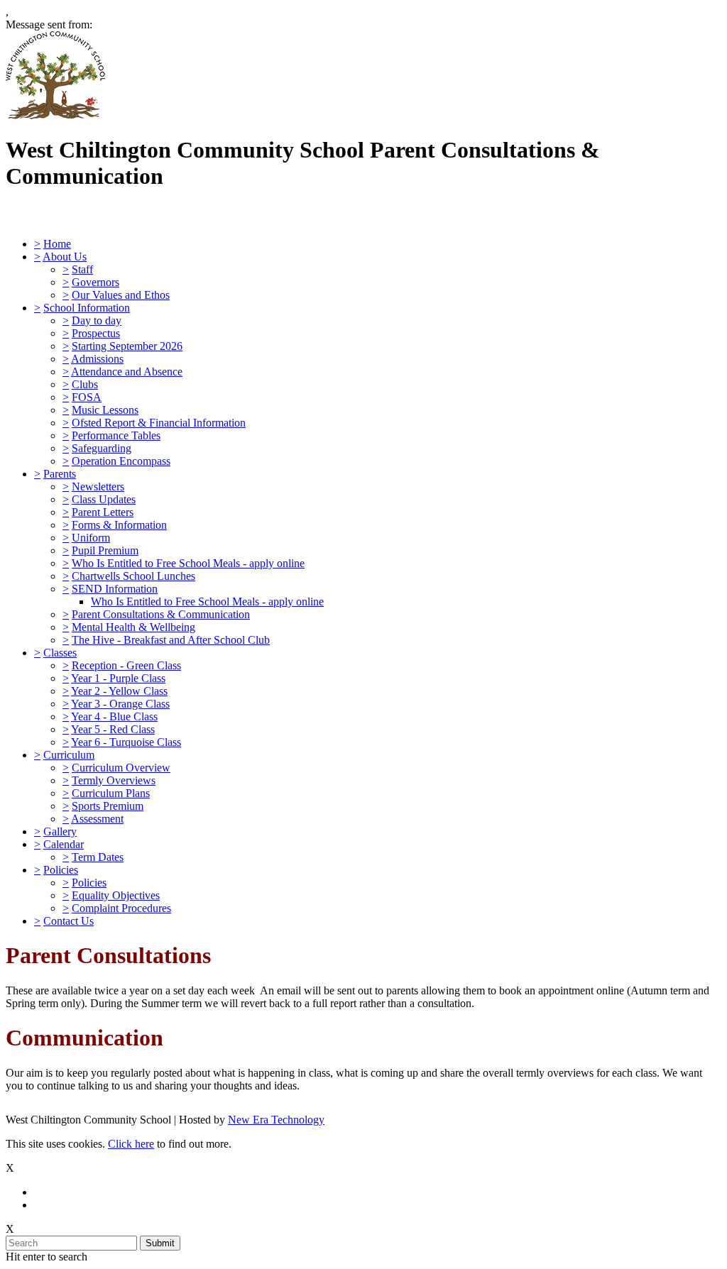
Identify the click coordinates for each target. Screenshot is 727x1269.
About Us (65, 257)
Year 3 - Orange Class (120, 704)
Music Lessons (105, 410)
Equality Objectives (116, 895)
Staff (82, 269)
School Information (86, 308)
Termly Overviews (113, 780)
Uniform (91, 538)
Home (57, 244)
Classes (60, 653)
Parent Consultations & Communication (161, 614)
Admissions (97, 359)
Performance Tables (116, 435)
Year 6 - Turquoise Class (126, 742)
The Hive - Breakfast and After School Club (171, 640)
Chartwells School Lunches (133, 576)
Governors (95, 282)
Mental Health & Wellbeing (133, 627)
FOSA (87, 397)
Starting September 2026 (127, 346)
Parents (59, 474)
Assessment (97, 819)
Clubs (85, 384)
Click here (131, 1144)
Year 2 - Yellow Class (119, 691)
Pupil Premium (105, 550)
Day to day (96, 320)
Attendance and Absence (126, 372)
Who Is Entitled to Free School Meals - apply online (188, 563)
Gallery (60, 831)
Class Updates (104, 499)
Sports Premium (107, 806)
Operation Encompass (121, 461)
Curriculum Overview (121, 768)
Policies (60, 870)
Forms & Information (119, 525)
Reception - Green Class (126, 665)
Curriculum (68, 755)
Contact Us (68, 921)
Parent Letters (102, 512)
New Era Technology (276, 1120)
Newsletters (98, 486)
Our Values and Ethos (121, 295)
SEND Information (115, 589)
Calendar (63, 844)
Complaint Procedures (121, 908)
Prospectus (96, 333)
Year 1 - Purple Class (118, 678)
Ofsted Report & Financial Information (159, 423)
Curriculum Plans (111, 793)
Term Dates (98, 857)
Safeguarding (101, 448)
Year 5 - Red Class (113, 729)
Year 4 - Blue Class (114, 716)
